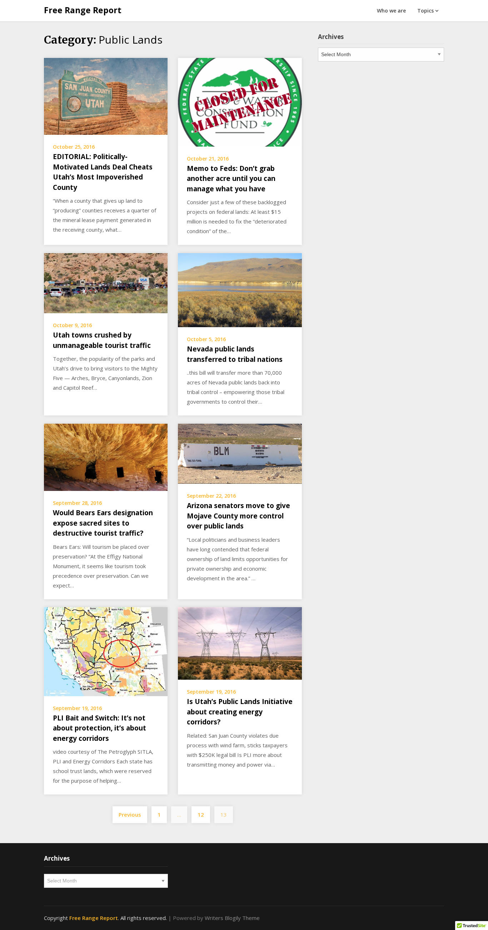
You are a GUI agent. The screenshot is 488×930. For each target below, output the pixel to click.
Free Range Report (82, 10)
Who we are (391, 10)
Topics (425, 10)
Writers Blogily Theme (232, 917)
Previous (130, 814)
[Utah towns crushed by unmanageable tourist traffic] (106, 282)
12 (201, 814)
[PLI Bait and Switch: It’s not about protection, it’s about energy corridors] (106, 651)
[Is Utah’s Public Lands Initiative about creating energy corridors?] (240, 642)
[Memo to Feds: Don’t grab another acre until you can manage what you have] (240, 101)
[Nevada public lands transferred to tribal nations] (240, 289)
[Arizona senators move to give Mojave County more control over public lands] (240, 453)
